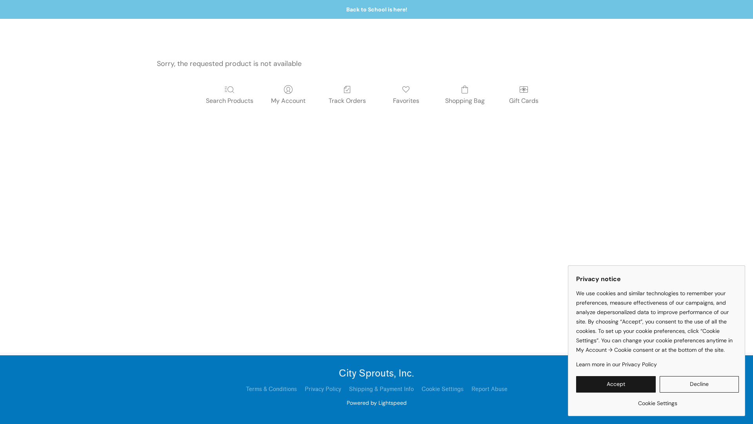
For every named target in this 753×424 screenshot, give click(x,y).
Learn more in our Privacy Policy (616, 364)
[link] (657, 400)
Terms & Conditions (271, 389)
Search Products (229, 101)
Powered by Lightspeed (377, 402)
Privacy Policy (323, 389)
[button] (616, 384)
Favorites (406, 101)
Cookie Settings (443, 389)
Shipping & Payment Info (381, 389)
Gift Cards (523, 101)
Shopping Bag (465, 101)
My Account (288, 101)
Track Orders (347, 101)
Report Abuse (489, 389)
